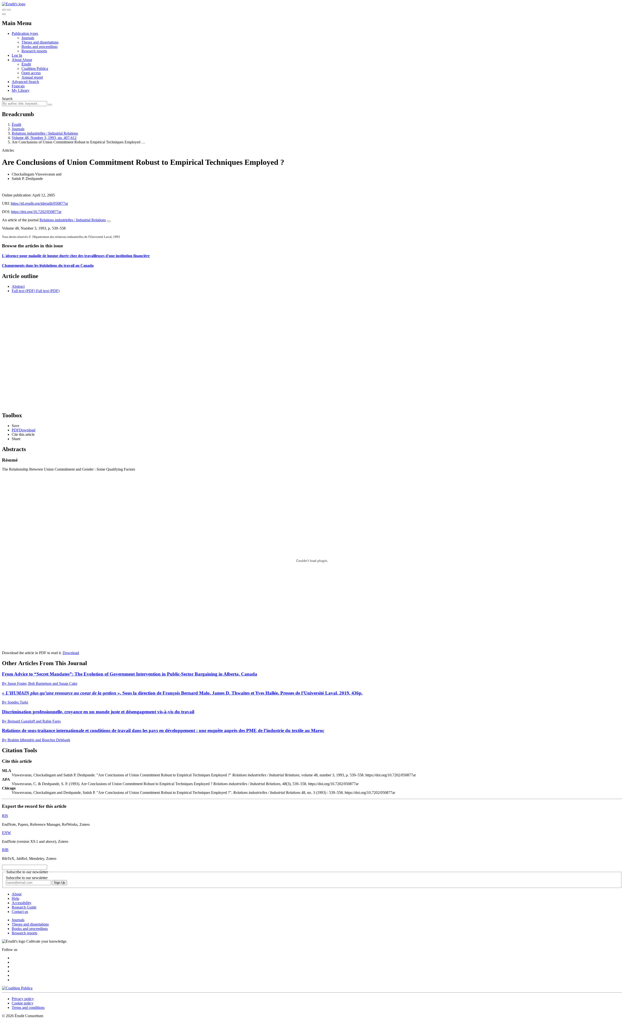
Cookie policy (22, 1003)
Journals (27, 38)
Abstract (18, 286)
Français (18, 86)
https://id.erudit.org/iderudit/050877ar (39, 203)
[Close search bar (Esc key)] (9, 9)
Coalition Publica (34, 68)
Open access (31, 73)
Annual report (32, 77)
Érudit (26, 64)
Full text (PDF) (23, 291)
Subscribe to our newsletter (27, 878)
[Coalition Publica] (17, 988)
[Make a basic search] (4, 9)
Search (7, 99)
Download (71, 653)
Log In (17, 55)
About (27, 60)
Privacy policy (23, 999)
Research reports (34, 51)
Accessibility (21, 903)
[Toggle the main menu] (4, 14)
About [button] (17, 60)
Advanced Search (25, 82)
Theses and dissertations (39, 42)
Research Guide (24, 907)
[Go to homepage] (13, 4)
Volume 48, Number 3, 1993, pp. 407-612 (44, 138)
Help (15, 898)
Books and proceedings (39, 47)
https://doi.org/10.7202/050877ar (36, 212)
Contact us (20, 912)
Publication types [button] (25, 33)
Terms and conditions (28, 1007)
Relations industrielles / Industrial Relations (45, 133)
